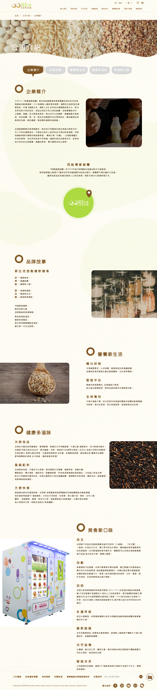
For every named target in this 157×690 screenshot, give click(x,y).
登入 (116, 3)
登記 (120, 3)
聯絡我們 (139, 8)
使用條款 (46, 676)
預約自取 (74, 8)
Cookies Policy (82, 686)
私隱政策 (58, 676)
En (126, 3)
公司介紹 (84, 8)
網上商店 (63, 8)
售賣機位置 (116, 8)
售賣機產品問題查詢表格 (78, 676)
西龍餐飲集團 (31, 676)
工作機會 (17, 676)
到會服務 (94, 8)
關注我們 (106, 685)
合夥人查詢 (128, 8)
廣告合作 (105, 8)
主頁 (17, 15)
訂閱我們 (98, 676)
